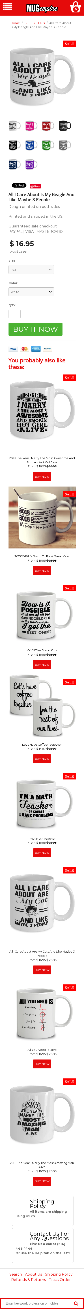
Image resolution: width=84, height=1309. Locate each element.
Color (13, 283)
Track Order (60, 1280)
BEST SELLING (34, 23)
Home (15, 23)
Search (15, 1274)
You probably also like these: (37, 363)
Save (37, 186)
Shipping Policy (59, 1274)
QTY (12, 305)
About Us (33, 1274)
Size (12, 260)
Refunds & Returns (28, 1280)
